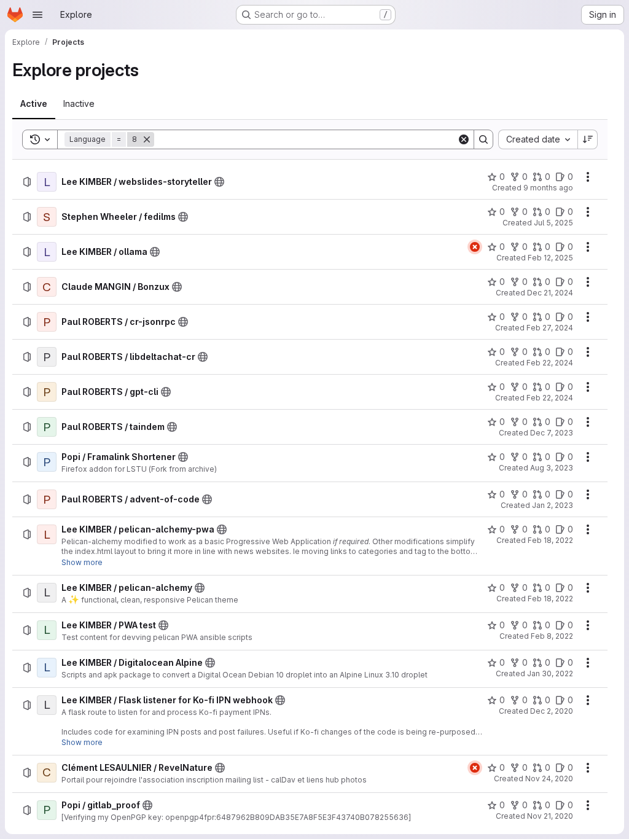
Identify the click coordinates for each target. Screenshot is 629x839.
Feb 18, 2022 (550, 540)
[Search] (483, 139)
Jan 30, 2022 (550, 673)
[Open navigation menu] (37, 15)
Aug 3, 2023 (551, 467)
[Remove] (146, 139)
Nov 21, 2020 (550, 816)
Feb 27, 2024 (549, 327)
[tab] (33, 103)
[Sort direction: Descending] (588, 139)
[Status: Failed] (474, 247)
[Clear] (463, 139)
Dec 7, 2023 (551, 432)
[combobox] (537, 139)
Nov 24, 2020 (549, 778)
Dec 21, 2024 (550, 292)
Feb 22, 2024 (549, 362)
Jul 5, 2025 (553, 222)
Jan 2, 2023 (552, 505)
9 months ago (548, 187)
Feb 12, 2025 (550, 257)
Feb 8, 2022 (552, 636)
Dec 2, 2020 (551, 711)
